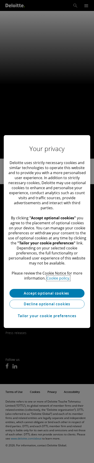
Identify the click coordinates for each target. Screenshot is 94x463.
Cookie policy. (58, 278)
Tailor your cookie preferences (47, 315)
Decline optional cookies (47, 303)
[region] (47, 231)
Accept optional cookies (47, 293)
